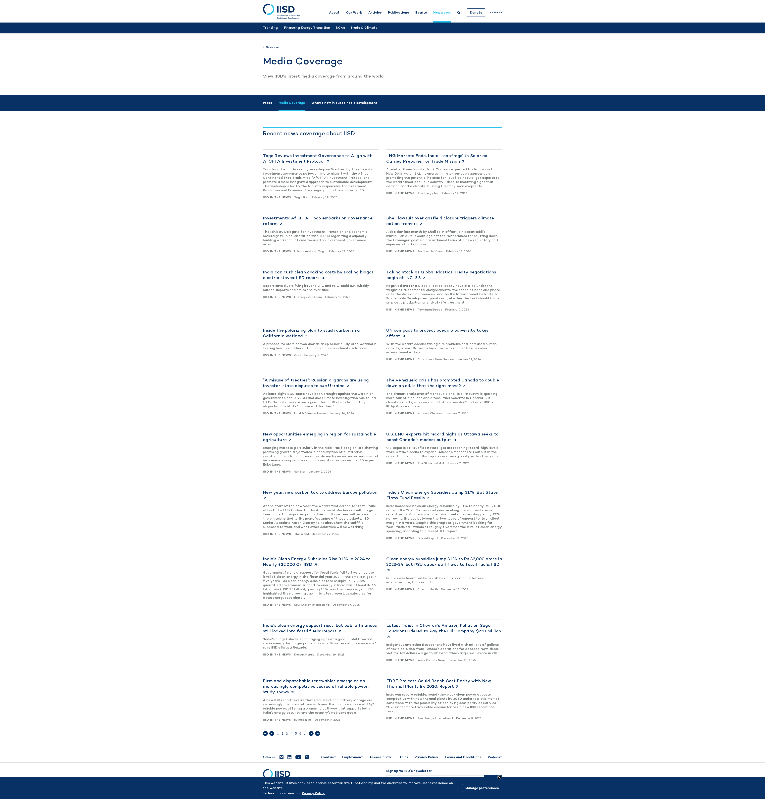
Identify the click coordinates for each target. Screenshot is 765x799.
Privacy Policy (426, 757)
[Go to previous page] (271, 733)
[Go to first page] (265, 733)
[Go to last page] (317, 733)
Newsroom (442, 13)
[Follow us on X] (307, 757)
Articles (375, 13)
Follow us (496, 12)
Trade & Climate (364, 28)
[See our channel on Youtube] (298, 757)
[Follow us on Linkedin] (289, 757)
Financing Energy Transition (307, 28)
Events (421, 13)
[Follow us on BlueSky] (281, 757)
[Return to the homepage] (281, 11)
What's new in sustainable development (344, 103)
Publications (398, 13)
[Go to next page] (311, 733)
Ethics (402, 757)
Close (499, 777)
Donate (476, 12)
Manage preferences (482, 788)
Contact (328, 757)
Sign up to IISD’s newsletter (409, 771)
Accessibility (380, 757)
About (334, 13)
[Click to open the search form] (459, 13)
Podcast (495, 757)
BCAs (340, 28)
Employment (352, 757)
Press (267, 103)
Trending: (271, 28)
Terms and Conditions (463, 757)
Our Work (354, 13)
